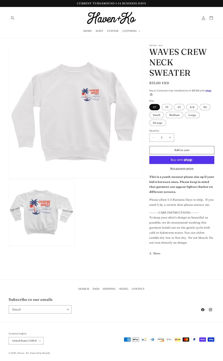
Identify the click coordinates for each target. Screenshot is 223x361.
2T (154, 107)
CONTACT (138, 288)
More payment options (182, 168)
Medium (174, 115)
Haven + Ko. (24, 353)
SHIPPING (109, 288)
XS (205, 107)
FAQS (96, 288)
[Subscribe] (67, 309)
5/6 (192, 107)
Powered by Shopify (40, 353)
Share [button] (156, 253)
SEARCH (83, 288)
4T (179, 107)
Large (192, 115)
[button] (12, 18)
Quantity (154, 130)
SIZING (124, 288)
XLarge (157, 122)
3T (167, 107)
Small (156, 115)
